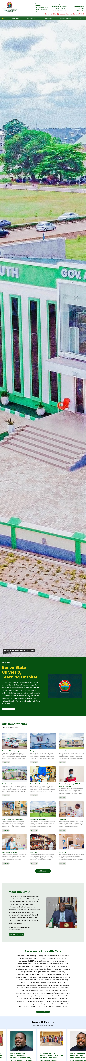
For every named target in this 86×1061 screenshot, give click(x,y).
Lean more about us (8, 709)
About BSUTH (16, 18)
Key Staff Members (65, 18)
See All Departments (43, 871)
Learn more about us (43, 1012)
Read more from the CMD (16, 934)
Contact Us (81, 18)
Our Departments (31, 18)
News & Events (49, 18)
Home (3, 18)
